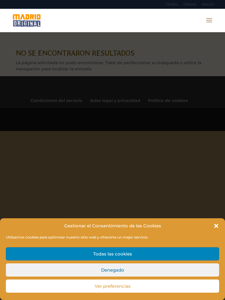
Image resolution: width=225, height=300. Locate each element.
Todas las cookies (112, 254)
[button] (216, 226)
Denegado (112, 270)
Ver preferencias (113, 286)
